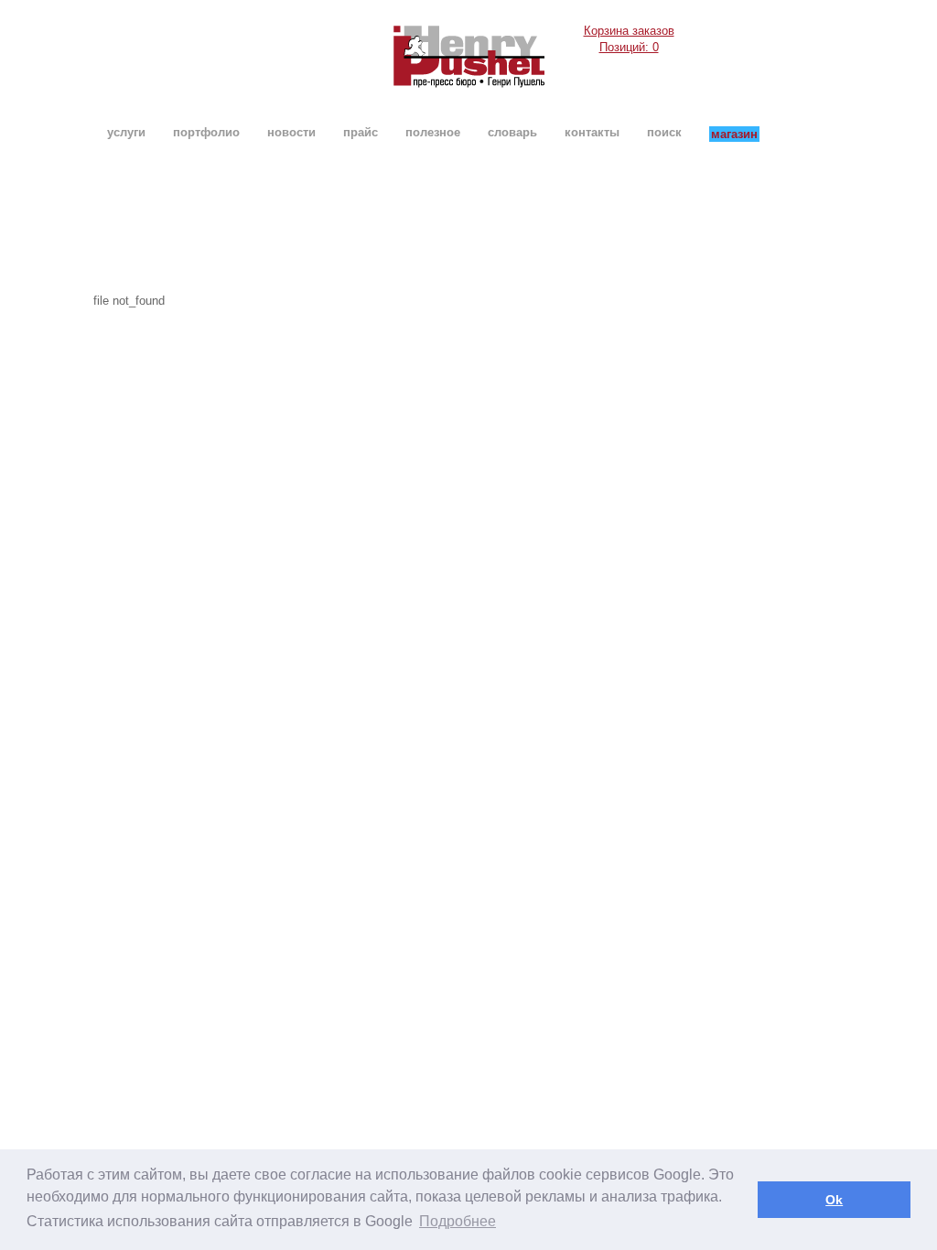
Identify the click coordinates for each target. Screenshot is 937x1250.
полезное (432, 132)
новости (291, 132)
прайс (360, 132)
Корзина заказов (629, 39)
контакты (592, 132)
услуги (126, 132)
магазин (734, 134)
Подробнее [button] (457, 1221)
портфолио (206, 132)
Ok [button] (834, 1199)
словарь (512, 132)
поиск (664, 132)
